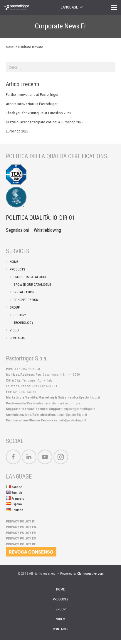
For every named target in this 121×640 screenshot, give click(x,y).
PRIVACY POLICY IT (20, 521)
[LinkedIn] (29, 457)
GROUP (15, 307)
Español (17, 504)
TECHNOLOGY (23, 323)
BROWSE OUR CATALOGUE (32, 284)
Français (17, 498)
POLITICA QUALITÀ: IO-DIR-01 (40, 217)
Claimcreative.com (90, 573)
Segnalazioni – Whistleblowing (33, 230)
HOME (14, 262)
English (16, 493)
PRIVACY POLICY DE (21, 544)
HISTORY (20, 315)
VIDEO (14, 330)
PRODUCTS (17, 269)
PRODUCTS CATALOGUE (30, 277)
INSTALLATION (24, 292)
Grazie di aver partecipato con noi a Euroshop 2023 (44, 122)
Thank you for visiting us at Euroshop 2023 (38, 113)
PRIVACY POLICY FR (21, 533)
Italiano (16, 487)
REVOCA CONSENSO (31, 552)
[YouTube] (45, 457)
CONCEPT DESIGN (26, 300)
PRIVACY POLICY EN (21, 527)
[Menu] (114, 7)
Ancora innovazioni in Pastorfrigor (32, 104)
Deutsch (17, 510)
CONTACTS (17, 338)
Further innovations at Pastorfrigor (32, 94)
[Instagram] (60, 457)
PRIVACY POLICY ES (21, 538)
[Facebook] (13, 457)
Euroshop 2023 (17, 131)
